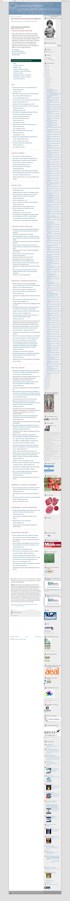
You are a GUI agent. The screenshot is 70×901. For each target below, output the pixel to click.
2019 (46, 74)
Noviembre (48, 825)
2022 (46, 70)
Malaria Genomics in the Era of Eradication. (22, 520)
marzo (47, 375)
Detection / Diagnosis (18, 73)
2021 (46, 71)
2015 (46, 380)
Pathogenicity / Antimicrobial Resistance (22, 71)
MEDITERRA (48, 882)
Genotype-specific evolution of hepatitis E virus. (23, 259)
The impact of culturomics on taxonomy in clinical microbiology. (26, 188)
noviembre (48, 79)
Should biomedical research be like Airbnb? (22, 166)
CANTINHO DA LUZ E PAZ (51, 872)
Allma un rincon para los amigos (52, 884)
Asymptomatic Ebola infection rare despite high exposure (25, 87)
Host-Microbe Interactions (19, 78)
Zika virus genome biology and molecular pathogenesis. (24, 291)
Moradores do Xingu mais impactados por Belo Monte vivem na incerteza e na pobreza (52, 848)
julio (47, 84)
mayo (47, 86)
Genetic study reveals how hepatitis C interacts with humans (25, 106)
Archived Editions (15, 49)
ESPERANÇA (53, 873)
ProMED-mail (48, 280)
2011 (46, 385)
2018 (46, 75)
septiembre (48, 81)
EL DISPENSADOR (49, 744)
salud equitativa (54, 425)
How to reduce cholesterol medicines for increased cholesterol (55, 861)
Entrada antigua (38, 636)
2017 (46, 76)
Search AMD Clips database (18, 51)
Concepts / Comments (18, 65)
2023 (46, 69)
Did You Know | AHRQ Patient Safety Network (53, 93)
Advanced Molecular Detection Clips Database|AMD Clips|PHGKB (24, 21)
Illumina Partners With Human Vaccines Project (23, 130)
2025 (46, 66)
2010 (46, 386)
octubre (47, 80)
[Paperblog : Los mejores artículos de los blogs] (47, 536)
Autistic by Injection (49, 828)
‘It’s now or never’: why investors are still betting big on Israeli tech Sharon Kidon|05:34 (52, 764)
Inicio (27, 636)
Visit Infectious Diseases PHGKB (18, 53)
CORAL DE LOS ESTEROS (51, 867)
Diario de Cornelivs (49, 784)
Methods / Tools (17, 67)
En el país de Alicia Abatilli (51, 824)
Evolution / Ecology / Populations (21, 69)
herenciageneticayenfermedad (51, 749)
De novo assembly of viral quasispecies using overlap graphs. (25, 202)
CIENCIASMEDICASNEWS (50, 755)
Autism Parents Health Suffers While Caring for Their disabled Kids (55, 830)
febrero (47, 376)
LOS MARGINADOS (49, 762)
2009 (46, 387)
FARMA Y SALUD (49, 851)
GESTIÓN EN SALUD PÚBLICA (30, 6)
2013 (46, 382)
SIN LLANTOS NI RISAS (55, 838)
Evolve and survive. (17, 156)
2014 (46, 381)
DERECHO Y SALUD (49, 880)
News (15, 63)
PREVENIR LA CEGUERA (50, 816)
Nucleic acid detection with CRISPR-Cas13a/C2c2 (23, 208)
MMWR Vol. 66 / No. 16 (50, 221)
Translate (52, 59)
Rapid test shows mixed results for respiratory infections (25, 124)
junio (47, 85)
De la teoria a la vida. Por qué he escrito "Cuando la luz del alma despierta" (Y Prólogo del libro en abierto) (55, 787)
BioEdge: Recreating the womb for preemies (53, 182)
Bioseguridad (48, 767)
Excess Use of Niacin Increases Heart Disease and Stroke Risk (55, 810)
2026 (46, 65)
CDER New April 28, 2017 (50, 265)
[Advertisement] (20, 626)
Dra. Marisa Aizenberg (50, 792)
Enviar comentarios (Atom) (21, 639)
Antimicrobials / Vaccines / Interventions (22, 76)
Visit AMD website (16, 54)
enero (47, 377)
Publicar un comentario (14, 615)
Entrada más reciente (14, 636)
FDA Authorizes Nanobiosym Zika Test (21, 118)
